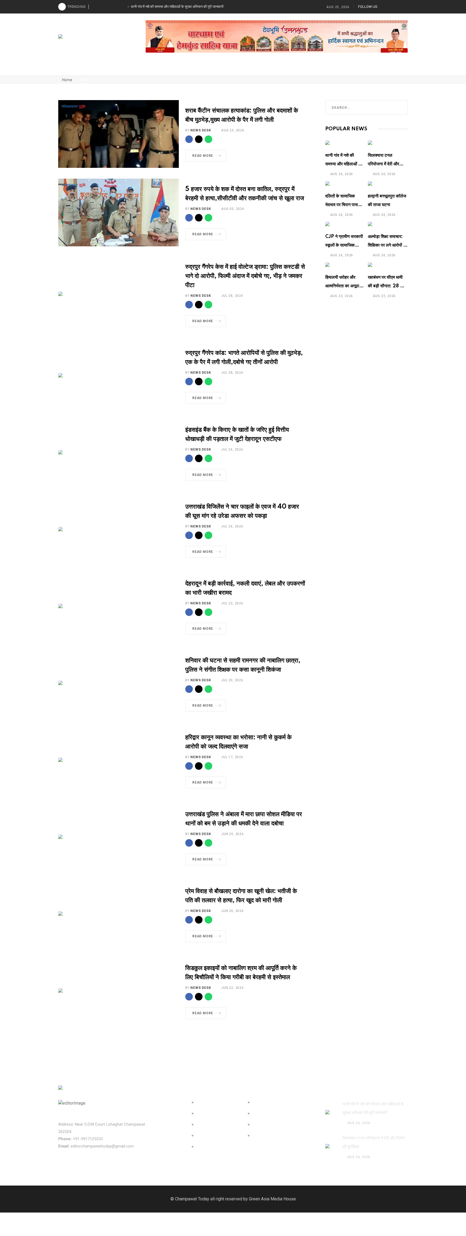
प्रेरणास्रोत (173, 68)
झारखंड (283, 68)
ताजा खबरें (89, 68)
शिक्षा (317, 68)
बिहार (301, 68)
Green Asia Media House (272, 1198)
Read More (202, 156)
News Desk (200, 130)
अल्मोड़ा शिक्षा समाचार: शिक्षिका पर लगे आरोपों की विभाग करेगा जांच (387, 245)
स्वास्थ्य (263, 68)
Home (66, 80)
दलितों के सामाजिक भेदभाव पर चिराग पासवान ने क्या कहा (344, 205)
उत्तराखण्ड (242, 68)
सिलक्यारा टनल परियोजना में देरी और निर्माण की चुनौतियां (383, 164)
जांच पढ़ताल (198, 68)
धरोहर (151, 68)
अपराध (221, 68)
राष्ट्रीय (111, 68)
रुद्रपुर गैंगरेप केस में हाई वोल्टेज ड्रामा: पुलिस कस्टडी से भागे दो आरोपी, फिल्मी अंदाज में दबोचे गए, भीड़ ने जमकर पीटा (245, 276)
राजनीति (132, 68)
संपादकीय (66, 68)
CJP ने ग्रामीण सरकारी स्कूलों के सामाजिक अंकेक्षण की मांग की (344, 245)
